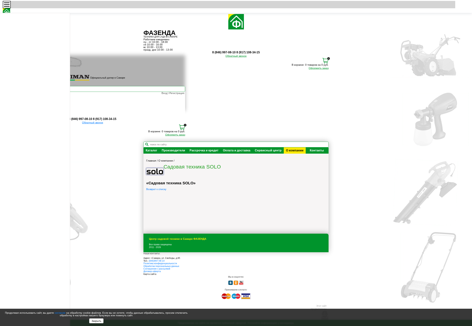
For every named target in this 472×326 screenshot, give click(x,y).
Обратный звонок (236, 56)
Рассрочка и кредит (204, 150)
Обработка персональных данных (161, 266)
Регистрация (176, 93)
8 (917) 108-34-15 (248, 52)
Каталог (151, 150)
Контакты (317, 150)
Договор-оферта (152, 271)
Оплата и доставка (236, 150)
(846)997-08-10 (157, 261)
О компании (294, 150)
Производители (173, 150)
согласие (60, 312)
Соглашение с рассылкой (156, 268)
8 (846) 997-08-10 (224, 52)
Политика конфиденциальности (160, 263)
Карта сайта (149, 274)
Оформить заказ (319, 68)
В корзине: (298, 64)
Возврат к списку (156, 189)
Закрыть (96, 320)
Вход (164, 93)
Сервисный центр (268, 150)
